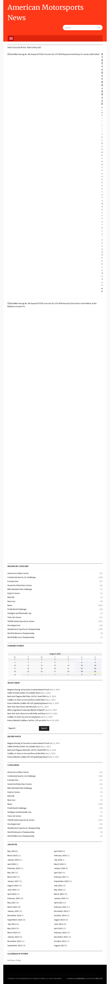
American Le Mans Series (18, 573)
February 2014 (60, 932)
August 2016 (12, 885)
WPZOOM (99, 978)
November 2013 (14, 941)
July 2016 (58, 885)
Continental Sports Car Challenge (21, 577)
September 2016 (61, 881)
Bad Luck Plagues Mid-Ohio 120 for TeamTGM (26, 696)
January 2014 (13, 937)
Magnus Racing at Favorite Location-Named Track (28, 689)
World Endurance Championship (20, 633)
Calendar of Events (17, 954)
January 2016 (59, 898)
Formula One (12, 581)
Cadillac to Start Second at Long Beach (24, 717)
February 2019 (60, 855)
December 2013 (60, 937)
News (9, 605)
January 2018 (59, 868)
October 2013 (60, 941)
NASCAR (10, 597)
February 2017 (60, 877)
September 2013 (14, 945)
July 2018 (58, 859)
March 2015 (12, 907)
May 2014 (11, 928)
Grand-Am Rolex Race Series (19, 585)
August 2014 (59, 919)
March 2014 (12, 932)
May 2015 (11, 902)
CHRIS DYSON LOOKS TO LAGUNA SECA (23, 693)
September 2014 (14, 919)
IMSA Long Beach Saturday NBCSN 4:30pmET (26, 710)
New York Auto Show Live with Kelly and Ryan (26, 713)
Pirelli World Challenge (16, 609)
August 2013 (59, 945)
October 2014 (60, 915)
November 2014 (14, 915)
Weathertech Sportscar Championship (23, 629)
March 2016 (59, 894)
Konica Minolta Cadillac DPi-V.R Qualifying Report (27, 703)
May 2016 (58, 889)
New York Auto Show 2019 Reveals (22, 706)
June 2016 (11, 889)
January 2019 (13, 859)
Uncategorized (13, 625)
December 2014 (60, 911)
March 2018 (59, 864)
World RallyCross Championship (20, 637)
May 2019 (11, 851)
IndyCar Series (13, 593)
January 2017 (13, 881)
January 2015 (13, 911)
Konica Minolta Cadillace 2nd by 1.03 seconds (26, 720)
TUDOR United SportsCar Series (21, 621)
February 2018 (13, 868)
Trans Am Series (14, 617)
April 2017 (58, 872)
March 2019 (12, 855)
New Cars (11, 601)
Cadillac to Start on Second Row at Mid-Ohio (26, 699)
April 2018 (11, 864)
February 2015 (60, 907)
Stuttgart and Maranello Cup (19, 613)
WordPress (80, 978)
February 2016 (13, 898)
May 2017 (11, 872)
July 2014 (11, 924)
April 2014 (58, 928)
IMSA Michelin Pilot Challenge (19, 589)
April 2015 (58, 902)
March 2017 (12, 877)
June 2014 (58, 924)
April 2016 (11, 894)
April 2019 (58, 851)
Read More (102, 290)
